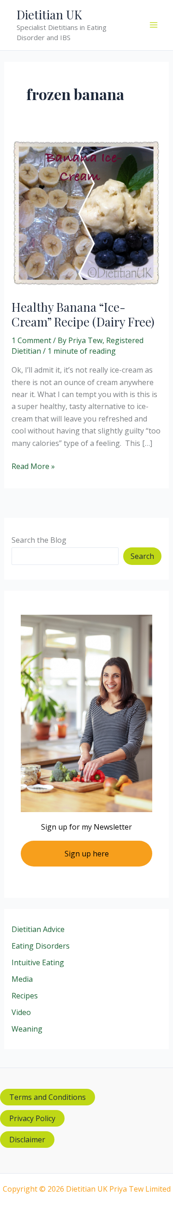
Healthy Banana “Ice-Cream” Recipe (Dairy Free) (83, 314)
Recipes (25, 996)
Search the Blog (39, 540)
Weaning (27, 1029)
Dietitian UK (49, 14)
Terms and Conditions (47, 1097)
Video (21, 1012)
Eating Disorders (41, 946)
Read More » (33, 466)
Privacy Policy (32, 1118)
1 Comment (31, 340)
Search (142, 556)
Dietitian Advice (38, 929)
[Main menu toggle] (153, 25)
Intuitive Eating (38, 962)
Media (22, 979)
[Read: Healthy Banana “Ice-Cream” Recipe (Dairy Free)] (87, 213)
